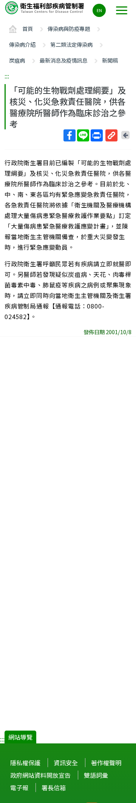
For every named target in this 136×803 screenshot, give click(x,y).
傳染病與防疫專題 (69, 28)
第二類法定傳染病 (71, 44)
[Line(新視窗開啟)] (83, 135)
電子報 (19, 787)
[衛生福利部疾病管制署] (45, 7)
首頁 (27, 28)
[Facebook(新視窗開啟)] (69, 135)
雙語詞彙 (96, 775)
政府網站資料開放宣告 (40, 775)
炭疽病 (17, 60)
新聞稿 (110, 60)
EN (99, 10)
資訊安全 (66, 762)
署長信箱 (54, 787)
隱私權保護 (25, 762)
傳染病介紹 (22, 44)
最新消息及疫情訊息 (63, 60)
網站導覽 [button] (20, 737)
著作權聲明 (106, 762)
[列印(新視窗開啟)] (97, 135)
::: (7, 75)
